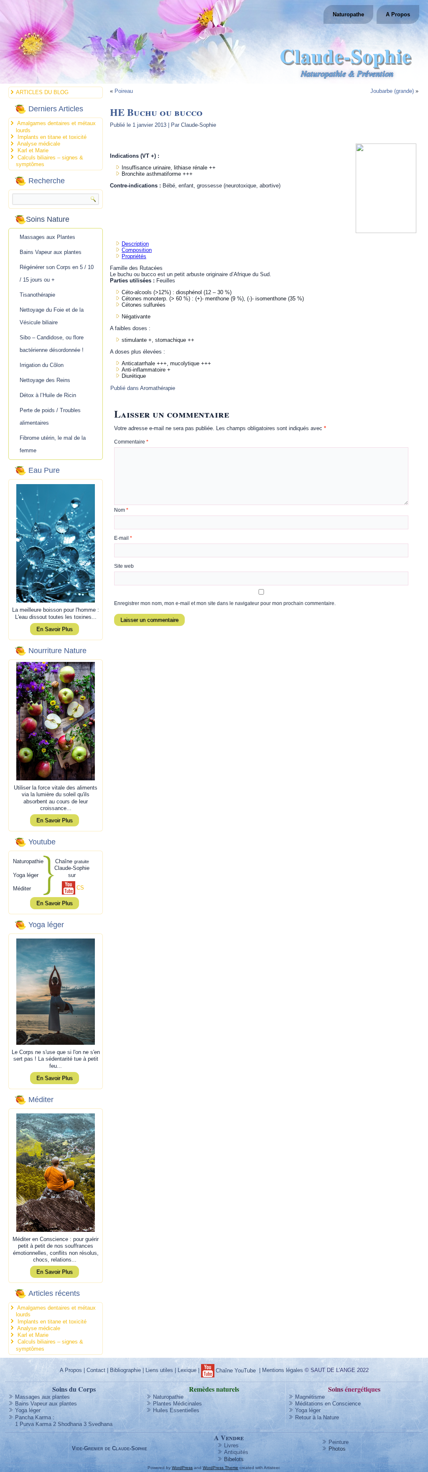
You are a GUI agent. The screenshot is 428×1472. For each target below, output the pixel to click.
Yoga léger (28, 1410)
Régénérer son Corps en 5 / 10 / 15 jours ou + (57, 273)
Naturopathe (348, 14)
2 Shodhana (67, 1424)
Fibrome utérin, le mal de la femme (53, 444)
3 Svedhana (98, 1424)
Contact (96, 1370)
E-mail (123, 538)
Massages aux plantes (42, 1397)
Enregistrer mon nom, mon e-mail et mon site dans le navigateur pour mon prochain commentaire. (225, 603)
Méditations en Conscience (328, 1403)
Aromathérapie (157, 388)
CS (80, 888)
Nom (121, 510)
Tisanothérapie (37, 295)
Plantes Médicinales (177, 1403)
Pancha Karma (33, 1417)
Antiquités (236, 1452)
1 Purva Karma (33, 1424)
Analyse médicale (38, 144)
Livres (231, 1445)
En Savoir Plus (54, 629)
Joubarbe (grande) (392, 91)
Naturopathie (168, 1397)
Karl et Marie (33, 150)
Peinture (339, 1442)
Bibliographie (125, 1370)
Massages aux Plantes (47, 237)
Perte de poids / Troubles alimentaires (50, 416)
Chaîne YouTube (236, 1370)
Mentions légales (282, 1370)
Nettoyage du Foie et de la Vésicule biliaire (52, 316)
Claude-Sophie (345, 55)
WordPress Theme (220, 1467)
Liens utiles (159, 1370)
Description (135, 244)
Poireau (124, 91)
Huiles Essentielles (176, 1410)
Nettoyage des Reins (45, 380)
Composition (137, 250)
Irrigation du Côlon (42, 365)
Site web (124, 566)
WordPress (182, 1467)
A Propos (398, 14)
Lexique (187, 1370)
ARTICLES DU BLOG (42, 92)
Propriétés (134, 256)
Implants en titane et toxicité (52, 137)
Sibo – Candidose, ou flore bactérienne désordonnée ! (52, 343)
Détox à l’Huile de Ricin (48, 395)
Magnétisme (310, 1397)
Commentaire (131, 442)
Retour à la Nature (317, 1417)
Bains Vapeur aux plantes (51, 252)
